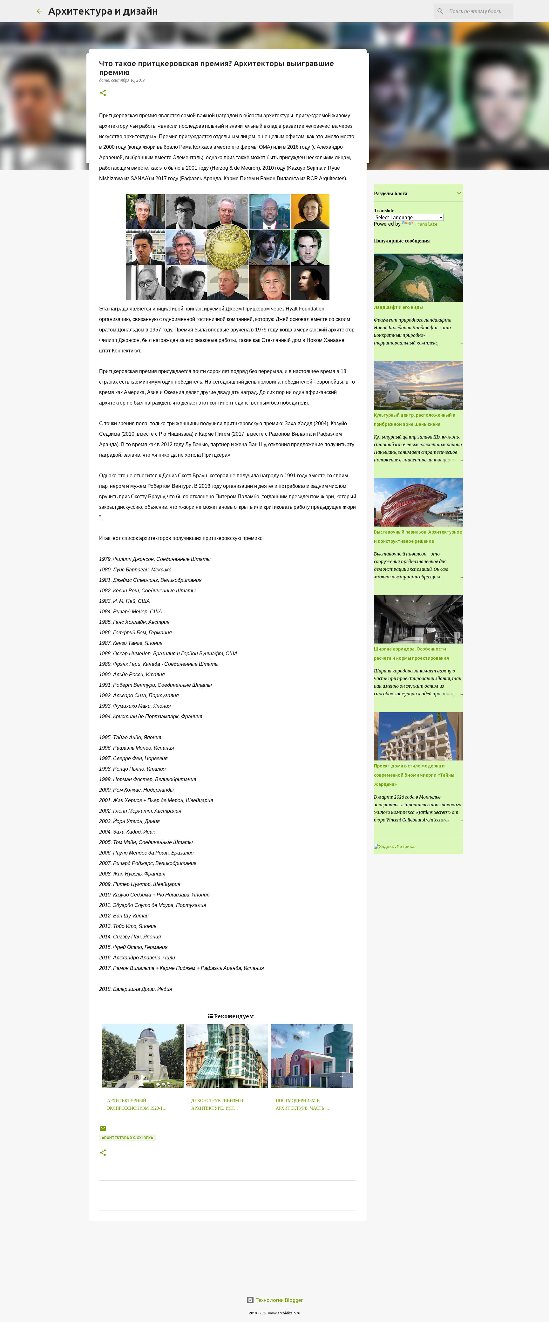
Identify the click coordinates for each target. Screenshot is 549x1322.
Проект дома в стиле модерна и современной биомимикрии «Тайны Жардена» (414, 775)
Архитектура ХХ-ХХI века (127, 1138)
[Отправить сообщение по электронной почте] (103, 1131)
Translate (426, 224)
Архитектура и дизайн (103, 11)
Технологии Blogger (278, 1300)
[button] (103, 93)
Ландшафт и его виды (398, 307)
